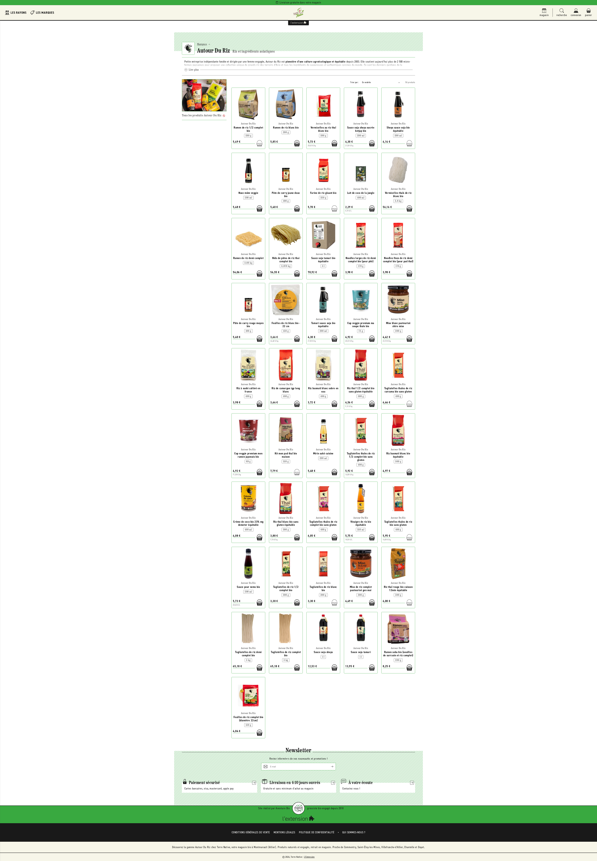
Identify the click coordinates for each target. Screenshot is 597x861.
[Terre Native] (298, 13)
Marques (202, 44)
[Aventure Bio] (298, 808)
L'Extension (309, 857)
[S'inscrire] (329, 766)
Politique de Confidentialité (316, 832)
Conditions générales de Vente (251, 832)
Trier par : (354, 82)
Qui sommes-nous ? (353, 832)
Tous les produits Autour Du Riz (201, 115)
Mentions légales (284, 832)
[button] (561, 12)
